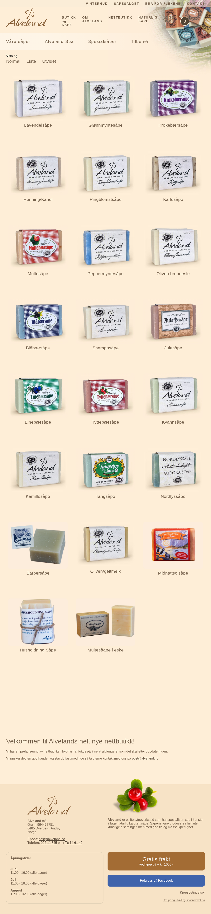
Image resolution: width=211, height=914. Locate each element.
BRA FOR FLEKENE (163, 3)
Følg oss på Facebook (156, 880)
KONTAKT (196, 3)
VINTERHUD (97, 3)
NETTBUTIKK (120, 17)
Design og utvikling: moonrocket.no (184, 900)
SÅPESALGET (126, 3)
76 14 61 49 (73, 843)
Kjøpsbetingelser (192, 892)
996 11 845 (49, 843)
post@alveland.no (145, 758)
